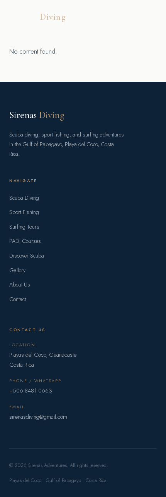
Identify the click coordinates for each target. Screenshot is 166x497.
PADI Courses (25, 241)
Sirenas (37, 17)
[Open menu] (150, 17)
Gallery (17, 270)
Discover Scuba (26, 255)
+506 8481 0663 (30, 390)
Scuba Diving (24, 198)
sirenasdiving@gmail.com (38, 417)
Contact (17, 299)
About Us (19, 284)
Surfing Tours (24, 227)
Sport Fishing (24, 212)
